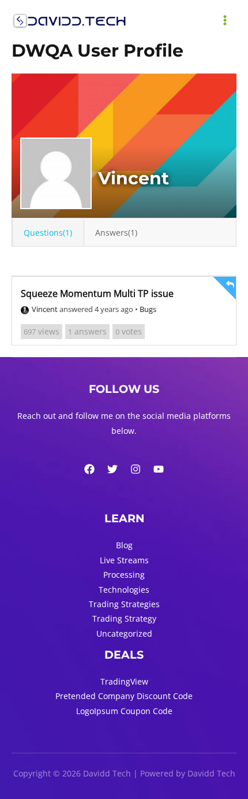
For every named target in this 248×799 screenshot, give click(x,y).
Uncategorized (124, 633)
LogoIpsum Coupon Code (124, 710)
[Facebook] (89, 469)
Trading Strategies (124, 604)
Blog (124, 545)
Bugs (148, 309)
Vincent (45, 309)
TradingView (124, 681)
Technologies (124, 589)
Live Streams (124, 560)
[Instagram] (135, 469)
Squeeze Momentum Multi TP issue (97, 293)
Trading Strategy (124, 618)
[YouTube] (158, 469)
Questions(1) (48, 232)
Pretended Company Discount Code (124, 695)
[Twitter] (112, 469)
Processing (124, 574)
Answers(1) (116, 232)
